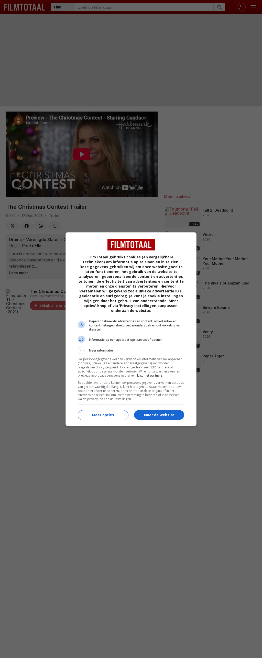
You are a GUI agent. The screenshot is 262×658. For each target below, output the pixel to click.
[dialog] (131, 329)
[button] (131, 350)
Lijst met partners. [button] (150, 375)
